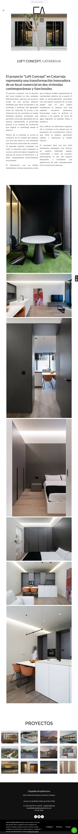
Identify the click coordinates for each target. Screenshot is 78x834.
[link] (39, 10)
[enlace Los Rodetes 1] (9, 767)
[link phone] (76, 276)
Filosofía (31, 795)
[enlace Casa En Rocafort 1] (68, 737)
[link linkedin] (39, 816)
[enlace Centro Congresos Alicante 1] (48, 767)
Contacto (52, 795)
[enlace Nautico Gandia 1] (48, 737)
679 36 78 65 (39, 810)
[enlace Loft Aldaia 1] (68, 767)
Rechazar (59, 827)
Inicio (25, 795)
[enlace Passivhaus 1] (48, 752)
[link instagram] (35, 816)
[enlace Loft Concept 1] (68, 752)
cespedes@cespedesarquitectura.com (39, 808)
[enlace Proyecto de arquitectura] (9, 752)
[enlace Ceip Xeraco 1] (29, 752)
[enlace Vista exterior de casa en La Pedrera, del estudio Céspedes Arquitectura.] (29, 737)
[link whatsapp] (42, 816)
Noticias (45, 795)
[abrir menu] (3, 10)
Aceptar (68, 827)
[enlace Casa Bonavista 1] (29, 767)
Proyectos (37, 795)
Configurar (49, 827)
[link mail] (76, 279)
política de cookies (33, 831)
